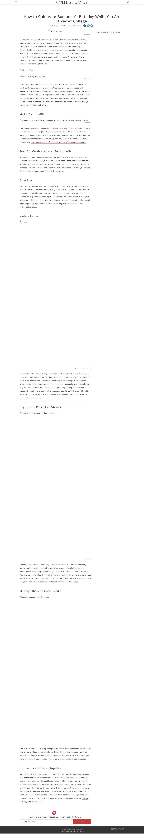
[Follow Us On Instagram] (117, 829)
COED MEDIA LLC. (67, 831)
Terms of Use (78, 829)
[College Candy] (72, 2)
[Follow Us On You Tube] (120, 829)
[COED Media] (27, 829)
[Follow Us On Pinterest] (123, 829)
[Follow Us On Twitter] (114, 829)
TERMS (118, 32)
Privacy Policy (71, 829)
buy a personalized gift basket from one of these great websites (58, 142)
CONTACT (106, 32)
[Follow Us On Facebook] (111, 829)
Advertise (64, 829)
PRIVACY (112, 32)
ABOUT (100, 32)
